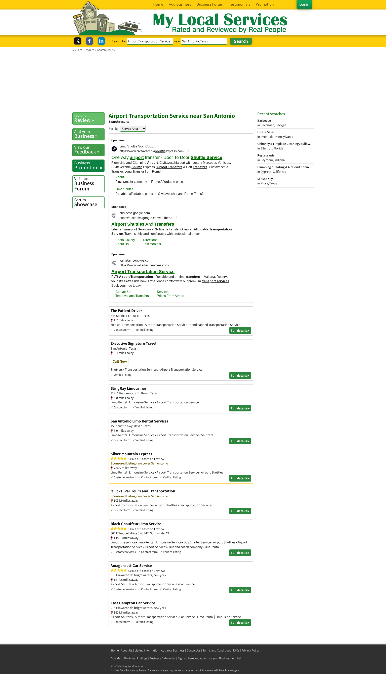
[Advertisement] (193, 82)
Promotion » (88, 165)
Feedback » (87, 149)
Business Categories (162, 658)
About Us (126, 650)
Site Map (116, 658)
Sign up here (186, 658)
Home (115, 650)
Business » (86, 134)
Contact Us (194, 650)
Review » (84, 118)
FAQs (236, 650)
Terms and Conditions (217, 650)
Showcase (85, 202)
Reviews (129, 658)
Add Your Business (173, 650)
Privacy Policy (250, 650)
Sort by (114, 128)
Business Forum (84, 184)
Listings (142, 658)
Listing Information (146, 650)
